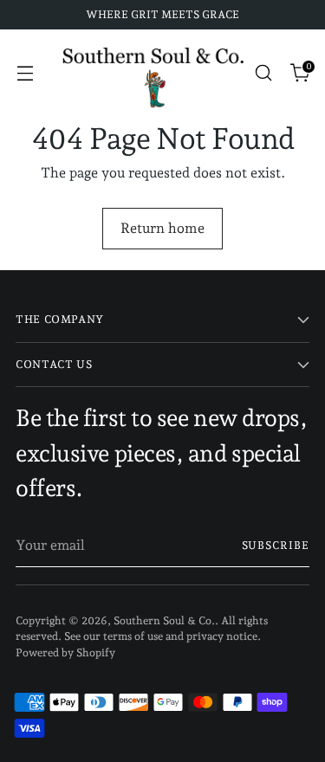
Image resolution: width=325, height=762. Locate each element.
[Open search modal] (263, 73)
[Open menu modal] (24, 73)
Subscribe (275, 545)
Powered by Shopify (65, 652)
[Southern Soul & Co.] (153, 72)
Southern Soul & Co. (164, 620)
